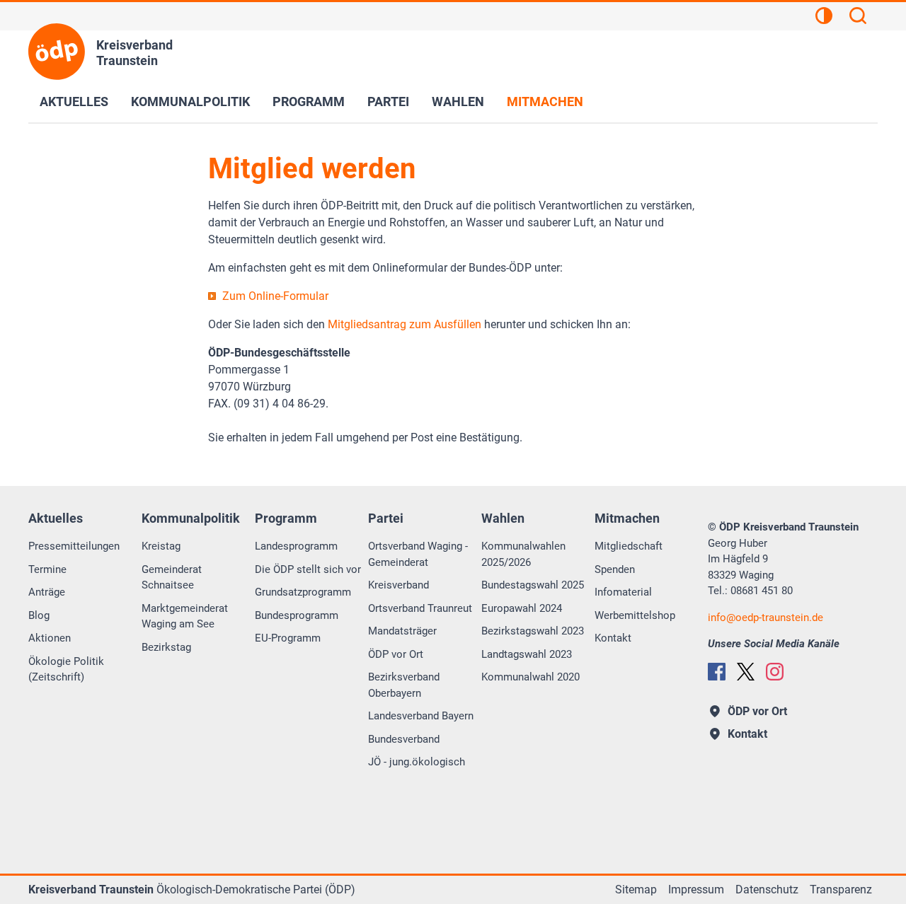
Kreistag (161, 546)
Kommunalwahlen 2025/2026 (523, 554)
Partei (388, 101)
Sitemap (636, 889)
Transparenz (841, 889)
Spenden (615, 569)
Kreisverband (398, 585)
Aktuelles (74, 101)
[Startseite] (56, 51)
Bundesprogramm (296, 615)
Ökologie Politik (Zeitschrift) (66, 669)
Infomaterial (623, 592)
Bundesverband (404, 739)
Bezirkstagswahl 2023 (532, 631)
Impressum (696, 889)
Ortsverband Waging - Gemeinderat (418, 554)
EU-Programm (288, 638)
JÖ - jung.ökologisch (416, 761)
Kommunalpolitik (190, 101)
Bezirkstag (166, 647)
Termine (47, 569)
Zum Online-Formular (275, 296)
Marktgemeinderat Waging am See (185, 616)
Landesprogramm (296, 546)
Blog (39, 615)
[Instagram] (775, 671)
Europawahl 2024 (521, 608)
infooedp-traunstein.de (765, 617)
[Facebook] (717, 671)
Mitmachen (545, 101)
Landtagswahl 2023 (526, 654)
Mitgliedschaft (629, 546)
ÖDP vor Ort (395, 654)
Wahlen (458, 101)
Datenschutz (766, 889)
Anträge (46, 592)
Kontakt (613, 638)
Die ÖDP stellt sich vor (308, 569)
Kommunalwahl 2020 (530, 677)
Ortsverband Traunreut (420, 608)
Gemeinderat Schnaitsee (172, 577)
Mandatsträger (402, 631)
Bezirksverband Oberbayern (404, 685)
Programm (309, 101)
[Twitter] (746, 671)
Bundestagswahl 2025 (532, 585)
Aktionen (49, 638)
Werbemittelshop (635, 615)
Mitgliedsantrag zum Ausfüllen (404, 324)
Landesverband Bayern (421, 715)
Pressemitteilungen (74, 546)
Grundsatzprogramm (303, 592)
